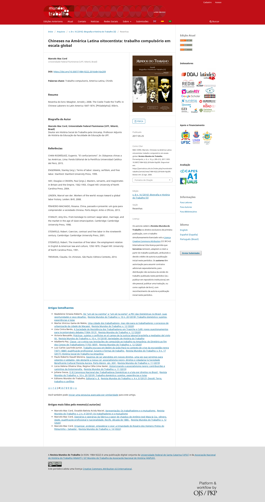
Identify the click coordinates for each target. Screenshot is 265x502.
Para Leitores (186, 202)
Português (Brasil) (189, 239)
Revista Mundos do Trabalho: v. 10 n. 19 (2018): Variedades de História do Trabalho (101, 338)
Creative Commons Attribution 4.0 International (107, 468)
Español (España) (189, 234)
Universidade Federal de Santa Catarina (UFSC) (165, 454)
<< (49, 387)
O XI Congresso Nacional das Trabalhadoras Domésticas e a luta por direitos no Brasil (113, 372)
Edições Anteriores (53, 21)
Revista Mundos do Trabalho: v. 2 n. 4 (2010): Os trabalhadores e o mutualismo (109, 412)
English (184, 230)
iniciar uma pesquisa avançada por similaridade (93, 394)
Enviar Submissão (191, 253)
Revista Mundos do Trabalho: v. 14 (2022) (100, 429)
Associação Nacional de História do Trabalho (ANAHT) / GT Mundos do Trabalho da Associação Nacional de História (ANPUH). (132, 456)
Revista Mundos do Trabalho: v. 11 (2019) (138, 363)
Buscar (215, 21)
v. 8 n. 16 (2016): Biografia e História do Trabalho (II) (92, 31)
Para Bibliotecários (188, 211)
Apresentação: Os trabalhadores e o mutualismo (130, 410)
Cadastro (207, 2)
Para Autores (186, 207)
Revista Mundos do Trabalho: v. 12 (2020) (113, 326)
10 (71, 387)
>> (76, 387)
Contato (82, 21)
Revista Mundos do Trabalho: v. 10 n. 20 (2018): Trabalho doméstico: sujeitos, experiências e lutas (110, 374)
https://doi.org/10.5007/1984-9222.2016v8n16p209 (80, 71)
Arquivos (61, 31)
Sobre (126, 21)
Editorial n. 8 (93, 378)
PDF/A (140, 121)
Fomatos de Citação (144, 180)
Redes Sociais (111, 21)
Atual (70, 21)
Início (50, 31)
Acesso (218, 2)
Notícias (95, 21)
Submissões (142, 21)
